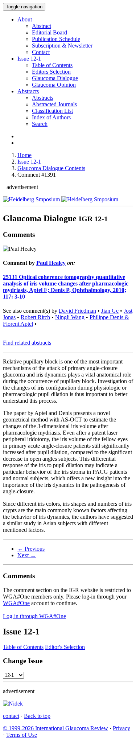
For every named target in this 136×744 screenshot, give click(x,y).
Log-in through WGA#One (34, 616)
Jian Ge (110, 311)
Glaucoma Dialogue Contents (51, 168)
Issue (29, 59)
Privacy (121, 728)
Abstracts (28, 91)
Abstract (41, 26)
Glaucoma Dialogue (55, 78)
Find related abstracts (27, 343)
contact (11, 716)
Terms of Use (21, 735)
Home (24, 155)
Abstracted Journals (54, 104)
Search (40, 124)
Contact (41, 52)
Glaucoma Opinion (54, 85)
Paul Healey (51, 263)
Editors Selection (51, 72)
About (24, 19)
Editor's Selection (65, 647)
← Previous (31, 549)
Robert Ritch (35, 317)
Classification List (52, 111)
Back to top (37, 716)
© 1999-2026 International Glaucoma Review (55, 728)
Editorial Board (49, 32)
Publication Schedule (56, 39)
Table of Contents (52, 65)
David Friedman (77, 311)
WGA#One (16, 603)
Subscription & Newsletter (62, 45)
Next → (26, 555)
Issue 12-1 (29, 162)
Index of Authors (51, 117)
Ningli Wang (70, 317)
